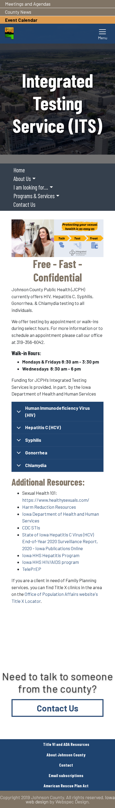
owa (28, 562)
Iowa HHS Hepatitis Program (50, 555)
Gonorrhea (36, 452)
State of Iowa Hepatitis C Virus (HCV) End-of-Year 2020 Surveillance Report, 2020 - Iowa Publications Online (60, 541)
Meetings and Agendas (28, 4)
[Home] (9, 33)
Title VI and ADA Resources (66, 744)
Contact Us (57, 708)
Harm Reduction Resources (49, 507)
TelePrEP (31, 569)
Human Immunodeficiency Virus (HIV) (57, 411)
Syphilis (33, 440)
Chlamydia (36, 465)
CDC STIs (31, 527)
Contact (66, 764)
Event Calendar (21, 20)
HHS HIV (40, 562)
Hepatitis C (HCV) (43, 427)
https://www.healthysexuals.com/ (55, 500)
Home (19, 169)
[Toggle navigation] (103, 33)
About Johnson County (66, 754)
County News (18, 12)
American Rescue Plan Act (66, 785)
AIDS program (65, 562)
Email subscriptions (66, 775)
